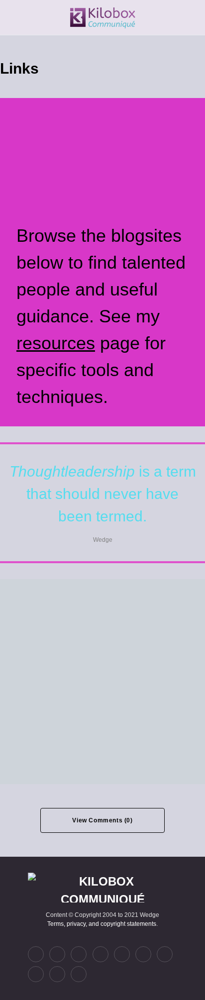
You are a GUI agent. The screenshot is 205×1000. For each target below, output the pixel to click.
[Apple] (143, 954)
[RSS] (79, 974)
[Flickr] (100, 954)
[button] (13, 17)
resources (55, 343)
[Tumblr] (122, 954)
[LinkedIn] (57, 954)
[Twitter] (36, 954)
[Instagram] (79, 954)
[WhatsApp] (36, 974)
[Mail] (57, 974)
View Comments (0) (102, 820)
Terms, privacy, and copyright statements (101, 923)
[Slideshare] (165, 954)
